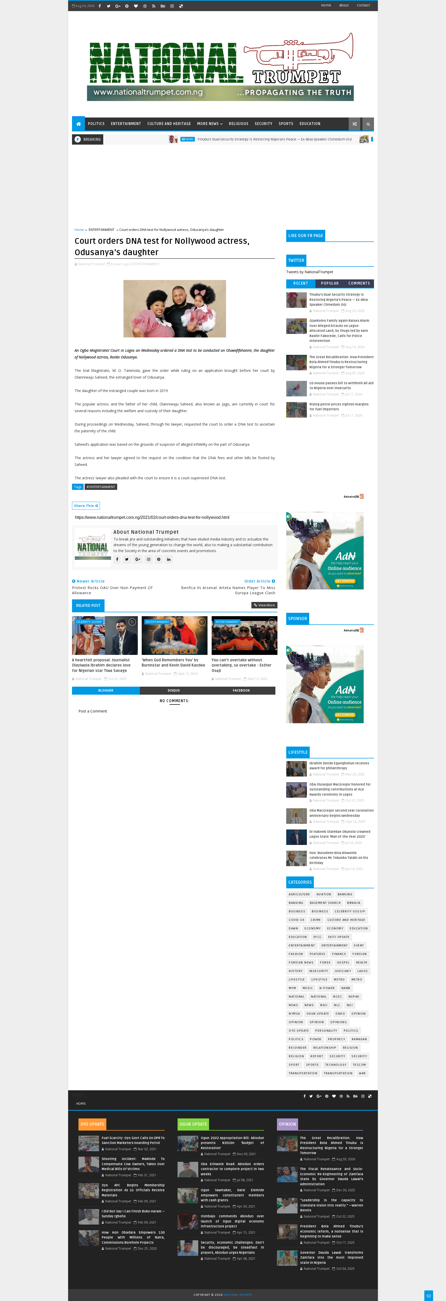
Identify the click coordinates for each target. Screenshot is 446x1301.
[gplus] (118, 6)
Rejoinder (298, 1048)
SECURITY (264, 124)
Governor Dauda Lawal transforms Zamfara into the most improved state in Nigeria (331, 1258)
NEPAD (354, 997)
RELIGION (296, 1056)
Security (337, 1056)
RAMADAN (359, 1039)
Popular (330, 283)
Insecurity (318, 971)
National (297, 997)
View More (266, 605)
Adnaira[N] (351, 496)
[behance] (163, 6)
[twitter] (109, 6)
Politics (296, 1039)
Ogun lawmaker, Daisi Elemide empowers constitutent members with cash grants (232, 1195)
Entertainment (302, 945)
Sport (294, 1065)
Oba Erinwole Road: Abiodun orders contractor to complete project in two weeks (232, 1169)
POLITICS (96, 124)
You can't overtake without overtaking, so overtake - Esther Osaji (242, 665)
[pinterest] (127, 6)
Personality (326, 1031)
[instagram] (172, 6)
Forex (325, 963)
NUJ (350, 1005)
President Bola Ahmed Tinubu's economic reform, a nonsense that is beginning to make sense (331, 1231)
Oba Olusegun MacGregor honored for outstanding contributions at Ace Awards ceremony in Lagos (340, 789)
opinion (359, 1014)
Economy (313, 928)
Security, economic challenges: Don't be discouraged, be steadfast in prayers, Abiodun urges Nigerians (232, 1248)
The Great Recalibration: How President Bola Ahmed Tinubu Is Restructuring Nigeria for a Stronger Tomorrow (341, 362)
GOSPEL (343, 963)
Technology (336, 1065)
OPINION (317, 1022)
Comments (359, 283)
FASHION (296, 954)
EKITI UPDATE (339, 937)
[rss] (154, 6)
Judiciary (343, 971)
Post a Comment (92, 711)
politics (351, 1031)
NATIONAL (319, 997)
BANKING (296, 903)
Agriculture (299, 894)
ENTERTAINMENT (126, 124)
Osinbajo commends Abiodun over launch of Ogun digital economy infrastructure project (232, 1221)
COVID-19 (296, 920)
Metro (347, 139)
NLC (337, 1005)
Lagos (362, 971)
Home (326, 5)
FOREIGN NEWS (301, 963)
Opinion (296, 1022)
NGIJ (324, 1005)
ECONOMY (335, 928)
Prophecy (336, 1039)
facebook (241, 690)
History (296, 971)
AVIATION (324, 894)
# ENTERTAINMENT (101, 486)
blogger (105, 690)
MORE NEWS (208, 124)
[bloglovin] (136, 6)
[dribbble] (145, 6)
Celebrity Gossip (89, 622)
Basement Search (325, 903)
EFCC (318, 937)
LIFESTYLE (320, 980)
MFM (292, 988)
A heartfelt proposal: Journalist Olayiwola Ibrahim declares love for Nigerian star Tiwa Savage (101, 665)
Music (308, 988)
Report (316, 1056)
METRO (357, 980)
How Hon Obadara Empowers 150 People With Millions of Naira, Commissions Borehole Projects (133, 1238)
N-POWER (327, 988)
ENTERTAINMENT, (147, 264)
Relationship (325, 1048)
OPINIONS (338, 1022)
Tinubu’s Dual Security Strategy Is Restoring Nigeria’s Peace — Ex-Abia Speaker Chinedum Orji (244, 139)
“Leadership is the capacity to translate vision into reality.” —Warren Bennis (331, 1205)
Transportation (303, 1073)
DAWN (293, 928)
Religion (350, 1048)
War (362, 1073)
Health (362, 963)
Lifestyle (297, 980)
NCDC (337, 997)
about (344, 5)
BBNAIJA (354, 903)
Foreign (360, 954)
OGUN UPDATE (318, 1014)
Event (359, 945)
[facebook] (99, 6)
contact (363, 5)
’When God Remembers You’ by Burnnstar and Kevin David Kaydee (173, 663)
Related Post (88, 605)
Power (316, 1039)
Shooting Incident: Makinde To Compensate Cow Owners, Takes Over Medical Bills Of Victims (133, 1164)
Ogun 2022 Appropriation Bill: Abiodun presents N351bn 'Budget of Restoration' (232, 1143)
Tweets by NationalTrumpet (309, 271)
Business (297, 911)
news (293, 1005)
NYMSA (294, 1014)
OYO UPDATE (299, 1031)
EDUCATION (310, 124)
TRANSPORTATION (338, 1073)
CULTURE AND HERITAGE (169, 124)
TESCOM (359, 1065)
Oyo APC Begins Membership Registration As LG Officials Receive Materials (133, 1190)
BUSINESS (320, 911)
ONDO (340, 1014)
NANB (346, 988)
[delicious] (181, 6)
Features (318, 954)
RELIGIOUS (239, 124)
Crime (316, 920)
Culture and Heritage (346, 920)
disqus (174, 690)
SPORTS (286, 124)
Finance (339, 954)
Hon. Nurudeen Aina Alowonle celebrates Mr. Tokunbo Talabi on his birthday (338, 858)
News (159, 139)
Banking (345, 894)
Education (359, 928)
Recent (300, 283)
